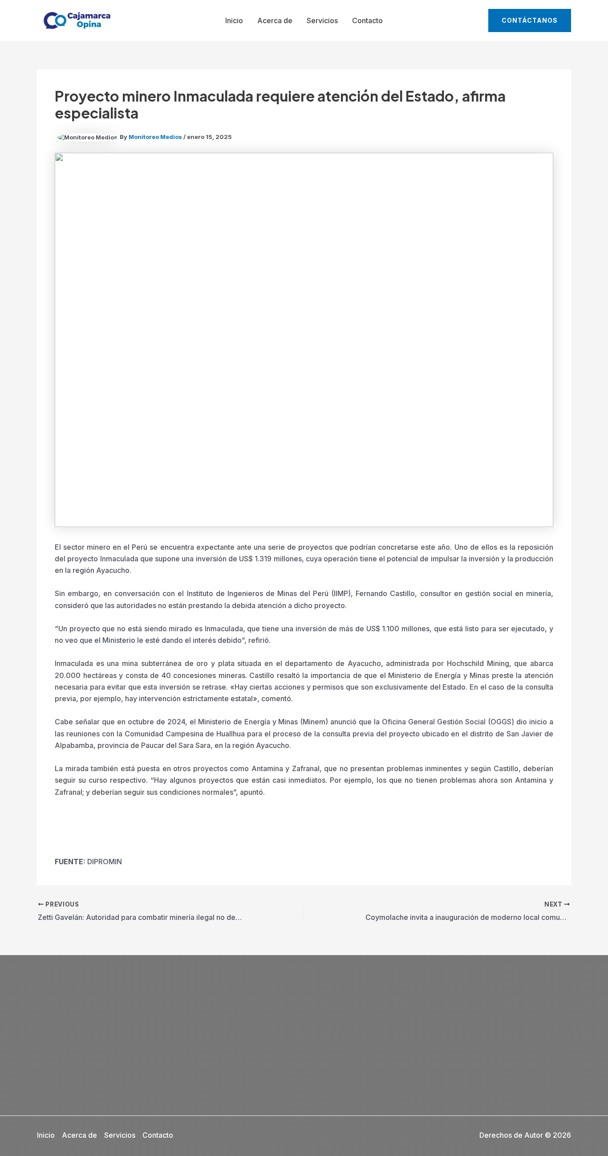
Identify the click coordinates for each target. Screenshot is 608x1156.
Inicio (234, 20)
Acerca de (274, 20)
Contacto (367, 20)
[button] (529, 20)
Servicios (322, 20)
